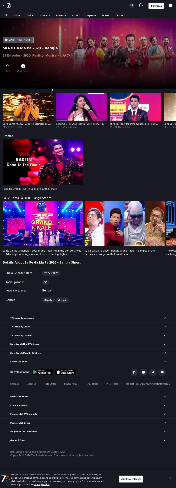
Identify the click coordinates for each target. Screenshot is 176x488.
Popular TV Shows (19, 396)
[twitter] (152, 372)
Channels (14, 384)
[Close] (170, 478)
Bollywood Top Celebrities (23, 431)
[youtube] (162, 372)
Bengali (47, 290)
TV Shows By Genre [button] (20, 326)
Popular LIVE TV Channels (23, 414)
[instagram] (143, 372)
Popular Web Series (20, 422)
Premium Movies (19, 405)
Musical (51, 55)
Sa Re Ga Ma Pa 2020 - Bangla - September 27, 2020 (81, 123)
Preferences (112, 384)
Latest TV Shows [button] (18, 361)
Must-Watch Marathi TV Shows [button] (25, 353)
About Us (32, 384)
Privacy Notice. (42, 484)
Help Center (50, 384)
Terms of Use (91, 384)
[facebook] (134, 372)
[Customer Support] (140, 5)
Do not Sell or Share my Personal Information (148, 384)
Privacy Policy (70, 384)
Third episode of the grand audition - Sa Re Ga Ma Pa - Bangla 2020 (142, 123)
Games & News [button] (18, 440)
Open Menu (170, 5)
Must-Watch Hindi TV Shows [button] (24, 344)
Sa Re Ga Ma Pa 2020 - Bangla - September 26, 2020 (28, 123)
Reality (37, 55)
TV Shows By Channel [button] (21, 335)
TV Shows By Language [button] (22, 318)
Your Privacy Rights (131, 479)
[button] (88, 396)
